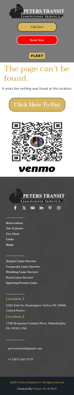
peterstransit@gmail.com (25, 348)
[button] (37, 54)
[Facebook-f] (15, 208)
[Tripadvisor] (33, 208)
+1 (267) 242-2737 (21, 359)
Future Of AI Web (45, 388)
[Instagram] (59, 208)
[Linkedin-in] (41, 208)
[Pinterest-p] (50, 208)
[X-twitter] (24, 208)
